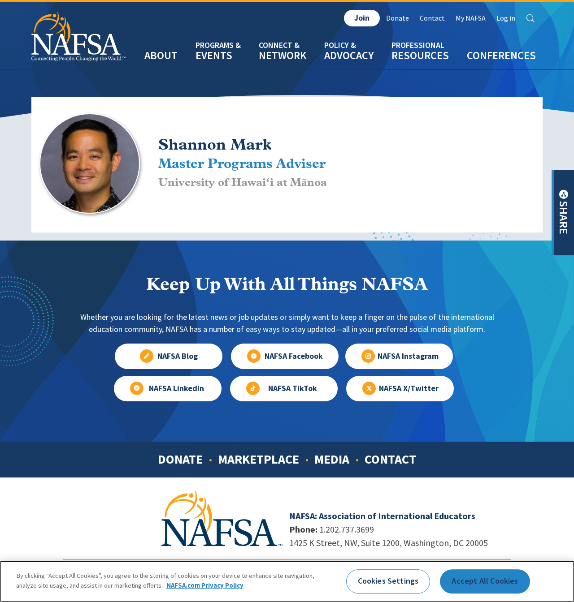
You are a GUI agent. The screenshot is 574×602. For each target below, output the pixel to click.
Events (214, 55)
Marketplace (258, 459)
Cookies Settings (388, 581)
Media (331, 459)
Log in (505, 18)
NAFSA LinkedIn (176, 388)
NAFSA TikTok (292, 388)
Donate (397, 18)
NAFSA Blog (177, 356)
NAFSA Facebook (294, 356)
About (161, 55)
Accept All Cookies (485, 581)
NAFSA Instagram (408, 356)
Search (530, 18)
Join (362, 18)
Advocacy (349, 55)
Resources (420, 55)
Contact (432, 18)
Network (282, 55)
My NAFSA (471, 18)
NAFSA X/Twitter (409, 388)
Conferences (501, 55)
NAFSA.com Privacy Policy (205, 584)
